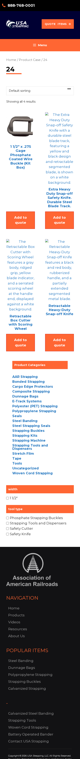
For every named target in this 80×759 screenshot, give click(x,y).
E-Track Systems (27, 401)
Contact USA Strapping (28, 741)
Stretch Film (23, 454)
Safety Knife (20, 534)
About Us (16, 636)
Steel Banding (25, 421)
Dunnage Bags (25, 396)
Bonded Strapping (28, 382)
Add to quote (20, 220)
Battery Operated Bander (30, 734)
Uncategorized (25, 468)
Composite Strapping (31, 391)
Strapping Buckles (28, 431)
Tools (17, 463)
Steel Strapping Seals (31, 426)
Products (16, 615)
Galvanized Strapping (27, 688)
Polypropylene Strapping (34, 411)
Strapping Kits (24, 436)
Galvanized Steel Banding (31, 713)
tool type (15, 509)
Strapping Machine (29, 440)
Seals (17, 416)
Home (11, 60)
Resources (17, 629)
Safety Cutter (21, 528)
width (12, 489)
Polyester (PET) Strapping (35, 406)
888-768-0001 (21, 5)
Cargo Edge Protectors (32, 386)
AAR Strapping (25, 377)
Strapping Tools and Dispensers (30, 447)
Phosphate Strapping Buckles (36, 518)
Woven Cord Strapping (32, 473)
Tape (16, 458)
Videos (14, 622)
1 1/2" (14, 498)
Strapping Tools (22, 720)
